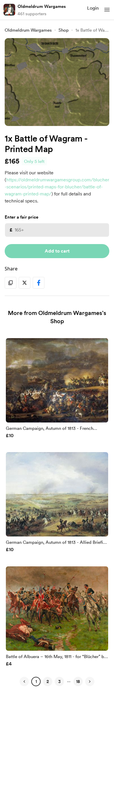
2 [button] (47, 681)
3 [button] (59, 681)
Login (93, 8)
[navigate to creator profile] (9, 10)
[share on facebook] (38, 283)
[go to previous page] (24, 681)
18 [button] (78, 681)
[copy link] (10, 283)
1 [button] (36, 681)
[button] (106, 9)
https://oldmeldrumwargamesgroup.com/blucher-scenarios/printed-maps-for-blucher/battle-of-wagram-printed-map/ (57, 187)
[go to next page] (89, 681)
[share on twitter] (24, 283)
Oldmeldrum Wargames (42, 6)
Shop (63, 30)
